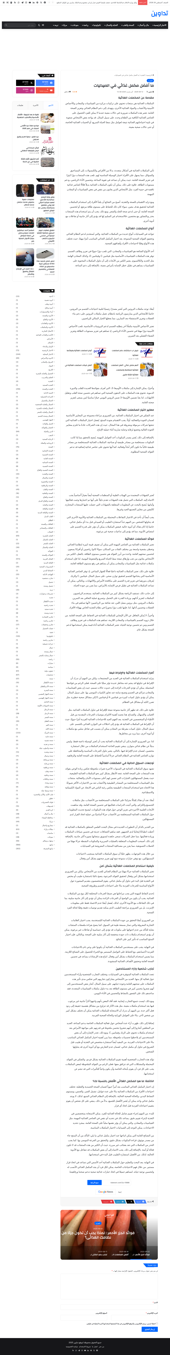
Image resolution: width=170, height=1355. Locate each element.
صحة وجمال (48, 756)
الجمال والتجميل (47, 401)
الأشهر (50, 105)
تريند (56, 25)
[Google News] (106, 1192)
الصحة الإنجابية (47, 451)
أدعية (51, 296)
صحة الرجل (48, 713)
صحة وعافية (48, 775)
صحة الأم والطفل (46, 686)
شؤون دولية (48, 671)
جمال (51, 648)
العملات (50, 532)
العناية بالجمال (48, 540)
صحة (51, 679)
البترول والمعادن (47, 362)
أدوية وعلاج (49, 308)
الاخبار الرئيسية (160, 25)
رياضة (86, 25)
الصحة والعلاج (48, 497)
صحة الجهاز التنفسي (45, 694)
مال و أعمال (144, 25)
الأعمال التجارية (47, 331)
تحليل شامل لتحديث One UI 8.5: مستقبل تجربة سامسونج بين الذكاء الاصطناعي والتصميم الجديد (45, 266)
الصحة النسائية (47, 462)
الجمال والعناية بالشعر (45, 412)
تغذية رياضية (48, 605)
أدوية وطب (49, 304)
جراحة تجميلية (48, 644)
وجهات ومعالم (48, 841)
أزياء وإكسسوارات (46, 312)
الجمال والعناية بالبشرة (45, 408)
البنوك (51, 366)
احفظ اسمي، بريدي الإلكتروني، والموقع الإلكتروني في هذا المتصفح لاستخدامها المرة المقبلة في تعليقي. (121, 1324)
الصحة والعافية (47, 493)
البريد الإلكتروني (152, 1313)
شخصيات (49, 675)
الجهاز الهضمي (48, 420)
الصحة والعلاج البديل (45, 501)
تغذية (51, 598)
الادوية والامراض (47, 358)
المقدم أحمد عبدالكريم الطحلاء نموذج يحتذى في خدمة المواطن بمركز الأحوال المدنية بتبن (25, 236)
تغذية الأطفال (48, 601)
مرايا (65, 25)
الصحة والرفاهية (47, 486)
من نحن (101, 1347)
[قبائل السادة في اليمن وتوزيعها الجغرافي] (47, 151)
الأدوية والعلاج (48, 319)
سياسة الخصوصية (72, 1347)
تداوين (150, 92)
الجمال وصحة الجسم (45, 416)
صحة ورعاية (48, 764)
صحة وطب (49, 771)
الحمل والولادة (48, 424)
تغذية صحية (49, 609)
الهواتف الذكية (48, 574)
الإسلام (50, 343)
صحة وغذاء (49, 783)
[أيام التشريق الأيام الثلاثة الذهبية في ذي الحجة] (47, 162)
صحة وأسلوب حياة (46, 748)
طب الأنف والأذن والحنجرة (43, 794)
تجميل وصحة (48, 586)
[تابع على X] (147, 92)
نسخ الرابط (94, 1182)
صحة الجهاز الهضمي (45, 698)
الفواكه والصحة (47, 555)
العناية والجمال (112, 25)
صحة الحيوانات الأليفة (45, 706)
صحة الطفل (48, 721)
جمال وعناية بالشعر (46, 655)
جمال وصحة (48, 652)
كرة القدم (49, 810)
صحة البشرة (48, 690)
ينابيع (51, 845)
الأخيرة (35, 105)
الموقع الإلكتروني (101, 1313)
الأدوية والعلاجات (47, 323)
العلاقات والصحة (47, 524)
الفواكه (50, 551)
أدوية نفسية (49, 300)
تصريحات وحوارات (46, 594)
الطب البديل (48, 516)
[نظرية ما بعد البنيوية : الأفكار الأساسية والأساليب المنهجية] (47, 118)
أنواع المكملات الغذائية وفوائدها (79, 350)
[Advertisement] (85, 48)
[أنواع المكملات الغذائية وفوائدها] (100, 352)
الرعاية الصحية (47, 439)
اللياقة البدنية (48, 563)
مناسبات (50, 833)
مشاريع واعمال (47, 825)
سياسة (50, 667)
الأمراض (50, 339)
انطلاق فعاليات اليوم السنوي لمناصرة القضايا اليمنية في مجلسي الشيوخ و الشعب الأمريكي (45, 236)
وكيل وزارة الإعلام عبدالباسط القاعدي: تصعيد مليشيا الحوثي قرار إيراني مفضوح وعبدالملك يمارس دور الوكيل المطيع (46, 203)
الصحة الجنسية (47, 455)
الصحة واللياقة (48, 509)
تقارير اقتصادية (47, 617)
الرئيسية (149, 75)
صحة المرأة (49, 733)
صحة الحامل (48, 702)
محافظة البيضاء (47, 818)
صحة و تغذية (48, 744)
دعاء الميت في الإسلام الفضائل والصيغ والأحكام (25, 271)
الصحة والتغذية (47, 474)
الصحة (50, 447)
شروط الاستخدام (85, 1347)
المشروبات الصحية (46, 567)
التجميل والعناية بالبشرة (44, 374)
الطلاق (50, 520)
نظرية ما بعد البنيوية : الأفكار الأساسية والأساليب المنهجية (28, 116)
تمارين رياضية (48, 640)
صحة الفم (49, 725)
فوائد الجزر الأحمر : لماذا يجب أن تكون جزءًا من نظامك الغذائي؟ (109, 1235)
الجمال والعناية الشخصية (44, 404)
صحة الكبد (49, 729)
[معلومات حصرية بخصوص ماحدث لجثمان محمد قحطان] (25, 190)
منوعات (75, 25)
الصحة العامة (48, 458)
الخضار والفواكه (47, 428)
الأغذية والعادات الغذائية (44, 335)
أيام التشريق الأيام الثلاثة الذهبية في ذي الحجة (30, 160)
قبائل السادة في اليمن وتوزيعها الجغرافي (30, 149)
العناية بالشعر (48, 543)
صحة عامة (49, 737)
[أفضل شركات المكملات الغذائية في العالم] (100, 369)
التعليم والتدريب (47, 377)
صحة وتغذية (48, 752)
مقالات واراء (48, 829)
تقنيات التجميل (48, 628)
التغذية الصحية (48, 385)
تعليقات (20, 105)
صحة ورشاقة (48, 760)
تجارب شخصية (47, 578)
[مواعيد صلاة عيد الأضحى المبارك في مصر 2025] (47, 129)
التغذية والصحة (47, 389)
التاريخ (51, 370)
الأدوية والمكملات (46, 327)
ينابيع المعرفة (48, 849)
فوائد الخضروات (47, 802)
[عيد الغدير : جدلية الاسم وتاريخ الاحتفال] (47, 140)
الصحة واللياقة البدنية (45, 513)
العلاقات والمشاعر (46, 528)
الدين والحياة (48, 431)
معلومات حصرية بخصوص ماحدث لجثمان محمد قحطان (118, 2)
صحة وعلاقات (48, 779)
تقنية (51, 632)
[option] (109, 1235)
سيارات (50, 663)
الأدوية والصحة (47, 316)
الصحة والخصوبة (47, 482)
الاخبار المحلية (48, 354)
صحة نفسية (49, 740)
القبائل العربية (48, 559)
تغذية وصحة (48, 613)
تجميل (51, 582)
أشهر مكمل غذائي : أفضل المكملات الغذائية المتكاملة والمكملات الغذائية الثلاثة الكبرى (124, 370)
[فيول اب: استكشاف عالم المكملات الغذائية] (147, 352)
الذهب (51, 435)
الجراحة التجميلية (47, 397)
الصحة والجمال (47, 478)
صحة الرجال (48, 710)
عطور (51, 798)
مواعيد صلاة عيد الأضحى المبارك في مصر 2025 (29, 127)
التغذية (142, 75)
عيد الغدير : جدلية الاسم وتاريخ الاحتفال (28, 138)
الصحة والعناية (48, 505)
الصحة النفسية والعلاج (45, 470)
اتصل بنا (95, 1347)
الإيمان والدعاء (48, 346)
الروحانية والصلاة (47, 443)
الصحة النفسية (48, 466)
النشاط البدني (48, 570)
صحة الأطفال (48, 682)
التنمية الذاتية (48, 393)
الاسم (155, 1302)
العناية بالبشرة (48, 536)
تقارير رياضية (48, 621)
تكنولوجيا (97, 25)
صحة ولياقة (49, 787)
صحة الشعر (49, 717)
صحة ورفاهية (48, 767)
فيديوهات (49, 806)
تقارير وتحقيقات (47, 625)
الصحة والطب (128, 25)
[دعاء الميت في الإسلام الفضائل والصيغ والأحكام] (25, 257)
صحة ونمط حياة (47, 791)
